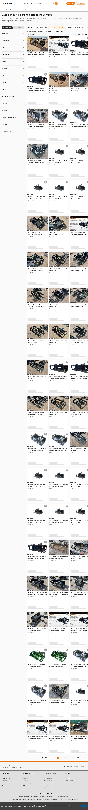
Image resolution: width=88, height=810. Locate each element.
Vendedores (25, 778)
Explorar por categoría (7, 9)
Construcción (46, 776)
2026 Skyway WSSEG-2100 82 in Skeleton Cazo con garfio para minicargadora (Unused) (37, 90)
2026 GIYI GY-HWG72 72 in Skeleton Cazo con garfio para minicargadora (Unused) (36, 162)
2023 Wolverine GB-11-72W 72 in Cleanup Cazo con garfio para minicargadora (37, 126)
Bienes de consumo (48, 778)
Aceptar (84, 805)
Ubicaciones (58, 9)
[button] (58, 27)
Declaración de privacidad (24, 796)
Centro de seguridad (6, 787)
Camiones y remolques (48, 780)
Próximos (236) (7, 27)
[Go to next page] (68, 758)
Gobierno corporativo (6, 778)
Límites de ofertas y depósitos (29, 783)
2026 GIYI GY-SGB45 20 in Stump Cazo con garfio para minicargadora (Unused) (37, 630)
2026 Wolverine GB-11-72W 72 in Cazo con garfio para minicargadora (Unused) (58, 126)
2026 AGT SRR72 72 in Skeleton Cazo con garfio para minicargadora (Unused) (37, 666)
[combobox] (76, 27)
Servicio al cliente (68, 776)
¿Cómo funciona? (29, 9)
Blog (3, 785)
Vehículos (46, 785)
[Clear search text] (53, 3)
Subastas (19, 9)
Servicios (39, 9)
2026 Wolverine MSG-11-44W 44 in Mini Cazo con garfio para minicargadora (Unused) (58, 162)
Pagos (24, 785)
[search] (22, 131)
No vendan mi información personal (47, 796)
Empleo (3, 783)
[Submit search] (56, 3)
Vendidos (18, 27)
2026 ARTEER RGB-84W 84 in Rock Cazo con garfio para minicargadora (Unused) (58, 54)
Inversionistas (4, 780)
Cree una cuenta (81, 3)
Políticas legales (34, 796)
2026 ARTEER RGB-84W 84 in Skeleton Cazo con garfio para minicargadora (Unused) (57, 630)
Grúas (45, 790)
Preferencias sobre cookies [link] (62, 796)
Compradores (25, 776)
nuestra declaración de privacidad (27, 806)
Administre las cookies (11, 806)
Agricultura (46, 783)
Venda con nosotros (69, 780)
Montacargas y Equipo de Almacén (51, 787)
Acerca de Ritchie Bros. (6, 776)
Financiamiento (49, 9)
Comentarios (67, 783)
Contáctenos (80, 766)
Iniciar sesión (70, 3)
